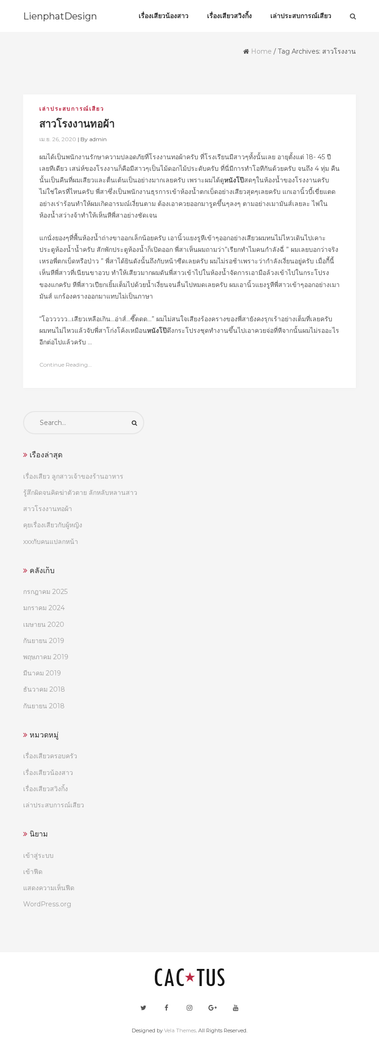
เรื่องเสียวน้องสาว (48, 772)
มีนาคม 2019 (42, 673)
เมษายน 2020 (43, 624)
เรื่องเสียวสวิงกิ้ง (45, 789)
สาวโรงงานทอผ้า (47, 509)
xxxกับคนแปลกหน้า (50, 541)
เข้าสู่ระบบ (38, 855)
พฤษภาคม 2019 (45, 657)
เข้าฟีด (33, 872)
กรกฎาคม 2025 (45, 591)
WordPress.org (47, 904)
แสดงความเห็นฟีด (48, 888)
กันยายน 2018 (44, 706)
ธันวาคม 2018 (44, 689)
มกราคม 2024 (44, 608)
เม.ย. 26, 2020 (57, 139)
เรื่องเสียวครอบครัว (50, 756)
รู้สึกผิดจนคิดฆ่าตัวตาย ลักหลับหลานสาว (80, 492)
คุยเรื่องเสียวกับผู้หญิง (52, 525)
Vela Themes (180, 1030)
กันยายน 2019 (43, 641)
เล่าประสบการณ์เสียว (71, 108)
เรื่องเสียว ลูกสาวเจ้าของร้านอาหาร (73, 476)
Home (261, 51)
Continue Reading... (65, 364)
